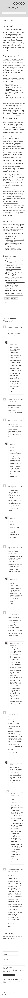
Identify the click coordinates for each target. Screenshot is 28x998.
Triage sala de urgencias (12, 285)
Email (5, 948)
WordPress (4, 994)
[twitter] (24, 3)
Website (5, 954)
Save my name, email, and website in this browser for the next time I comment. (7, 969)
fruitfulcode (12, 993)
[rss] (17, 3)
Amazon (17, 380)
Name (5, 942)
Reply (21, 327)
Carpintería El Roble (11, 238)
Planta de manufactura (12, 85)
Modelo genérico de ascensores (14, 293)
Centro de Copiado (11, 236)
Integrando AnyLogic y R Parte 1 (14, 272)
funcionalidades (15, 360)
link (11, 39)
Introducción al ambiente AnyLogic (15, 233)
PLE (11, 215)
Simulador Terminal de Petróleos (14, 295)
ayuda (17, 115)
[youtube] (19, 3)
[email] (14, 3)
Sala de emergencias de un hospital (15, 92)
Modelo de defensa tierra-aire (13, 90)
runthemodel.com (13, 105)
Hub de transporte (10, 84)
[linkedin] (21, 3)
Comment (5, 959)
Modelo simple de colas (12, 235)
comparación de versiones (11, 203)
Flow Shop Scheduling (11, 280)
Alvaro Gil (12, 343)
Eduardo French (12, 613)
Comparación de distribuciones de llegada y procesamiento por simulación (14, 269)
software (21, 42)
